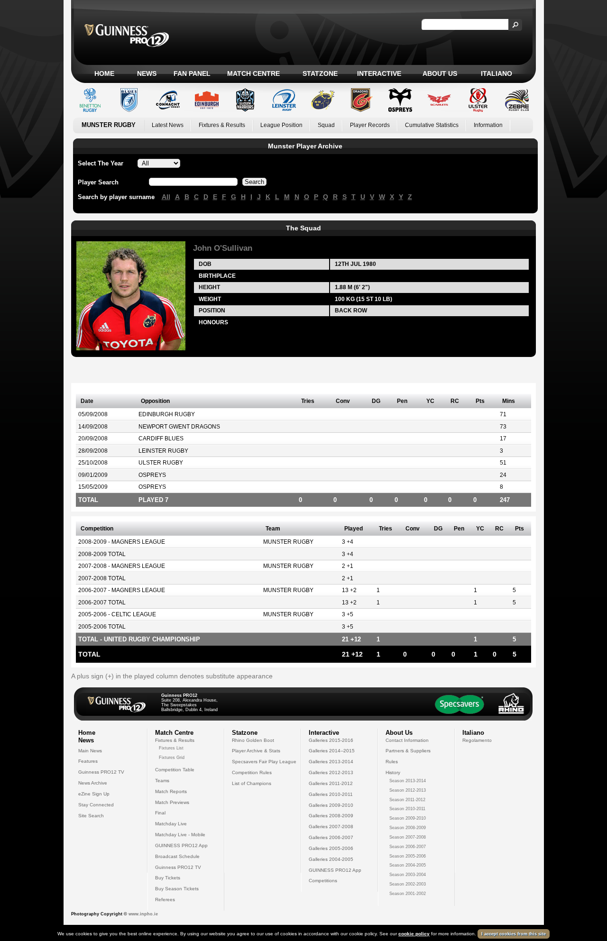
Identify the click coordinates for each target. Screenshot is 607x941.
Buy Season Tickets (177, 888)
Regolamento (477, 740)
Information (488, 125)
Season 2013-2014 (407, 780)
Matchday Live (171, 823)
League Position (281, 125)
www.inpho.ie (143, 914)
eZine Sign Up (94, 793)
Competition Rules (252, 772)
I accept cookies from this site (513, 934)
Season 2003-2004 (407, 874)
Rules (392, 761)
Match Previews (172, 802)
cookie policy (414, 933)
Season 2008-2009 (407, 827)
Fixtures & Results (222, 125)
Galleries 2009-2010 (331, 805)
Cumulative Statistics (432, 125)
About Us (440, 73)
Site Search (91, 815)
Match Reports (171, 791)
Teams (162, 780)
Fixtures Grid (171, 757)
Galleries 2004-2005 (331, 859)
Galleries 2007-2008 (331, 826)
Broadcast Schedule (177, 856)
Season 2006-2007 (407, 846)
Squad (326, 125)
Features (88, 761)
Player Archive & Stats (256, 750)
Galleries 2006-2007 (331, 837)
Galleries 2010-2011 (331, 794)
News (146, 73)
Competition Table (174, 769)
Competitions (323, 880)
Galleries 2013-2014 (331, 761)
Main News (90, 750)
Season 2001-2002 (407, 893)
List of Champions (251, 783)
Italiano (496, 73)
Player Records (370, 125)
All (166, 197)
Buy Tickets (167, 877)
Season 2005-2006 (407, 856)
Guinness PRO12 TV (101, 772)
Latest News (168, 125)
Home (104, 73)
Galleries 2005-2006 (331, 848)
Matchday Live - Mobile (180, 834)
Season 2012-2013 (407, 790)
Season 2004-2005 (407, 865)
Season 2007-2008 (407, 837)
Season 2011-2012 (407, 799)
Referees (165, 899)
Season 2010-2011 (407, 808)
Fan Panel (192, 73)
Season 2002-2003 (407, 884)
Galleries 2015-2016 (331, 740)
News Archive (92, 783)
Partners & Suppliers (408, 750)
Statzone (320, 73)
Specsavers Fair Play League (264, 761)
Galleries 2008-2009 (331, 815)
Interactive (379, 73)
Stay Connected (96, 804)
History (393, 772)
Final (160, 812)
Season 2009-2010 (407, 818)
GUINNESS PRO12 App (181, 845)
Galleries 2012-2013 (331, 772)
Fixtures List (171, 748)
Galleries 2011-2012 (331, 783)
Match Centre (253, 73)
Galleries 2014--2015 (332, 750)
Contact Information (407, 740)
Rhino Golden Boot (253, 740)
